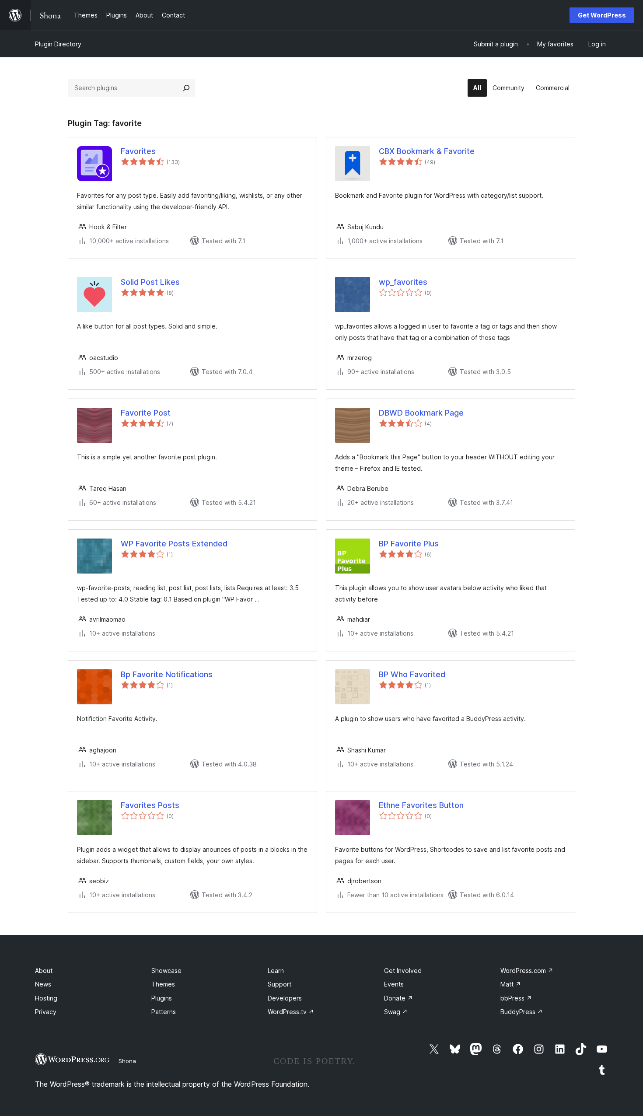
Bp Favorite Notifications (167, 674)
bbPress (516, 998)
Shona (127, 1060)
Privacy (45, 1011)
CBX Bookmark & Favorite (427, 151)
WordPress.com (526, 970)
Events (394, 984)
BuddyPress (521, 1011)
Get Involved (403, 970)
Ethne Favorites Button (421, 805)
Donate (398, 998)
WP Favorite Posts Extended (174, 543)
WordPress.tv (291, 1011)
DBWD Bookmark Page (421, 412)
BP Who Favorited (412, 674)
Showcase (166, 970)
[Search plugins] (186, 88)
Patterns (163, 1011)
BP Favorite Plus (409, 543)
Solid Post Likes (150, 282)
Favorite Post (146, 412)
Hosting (46, 998)
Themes (163, 984)
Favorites (138, 151)
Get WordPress (602, 15)
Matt (510, 984)
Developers (285, 998)
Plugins (161, 998)
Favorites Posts (150, 805)
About (43, 970)
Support (279, 984)
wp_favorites (403, 282)
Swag (396, 1011)
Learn (276, 970)
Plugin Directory (58, 44)
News (43, 984)
